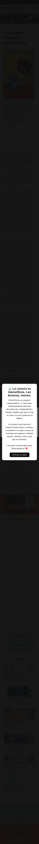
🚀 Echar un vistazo (19, 455)
